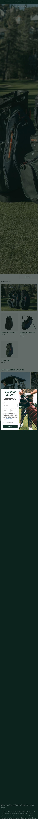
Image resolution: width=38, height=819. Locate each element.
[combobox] (5, 422)
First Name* (5, 408)
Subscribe (10, 426)
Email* (4, 402)
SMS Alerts (5, 420)
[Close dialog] (35, 390)
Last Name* (12, 408)
